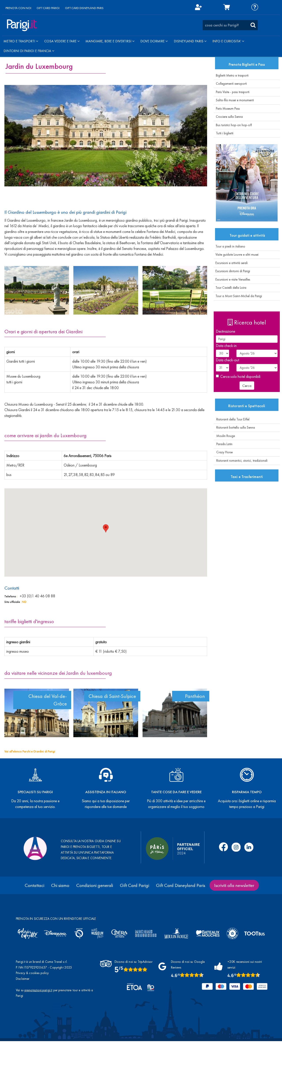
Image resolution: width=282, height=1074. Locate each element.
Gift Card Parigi (134, 885)
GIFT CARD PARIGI (48, 8)
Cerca (246, 385)
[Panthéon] (175, 713)
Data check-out (227, 359)
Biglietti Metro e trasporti (232, 75)
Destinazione (225, 331)
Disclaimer (23, 979)
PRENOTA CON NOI (18, 8)
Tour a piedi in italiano (229, 246)
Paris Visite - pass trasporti (232, 92)
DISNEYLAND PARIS (189, 41)
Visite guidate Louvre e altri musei (236, 254)
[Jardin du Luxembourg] (105, 135)
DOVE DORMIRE (152, 41)
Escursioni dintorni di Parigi (232, 271)
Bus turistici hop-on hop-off (234, 125)
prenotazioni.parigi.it (38, 990)
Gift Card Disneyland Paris (180, 885)
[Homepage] (22, 25)
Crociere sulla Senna (229, 116)
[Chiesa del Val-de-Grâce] (36, 713)
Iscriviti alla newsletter (234, 885)
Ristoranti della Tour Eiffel (231, 419)
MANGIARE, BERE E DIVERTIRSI (108, 41)
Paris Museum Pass (228, 108)
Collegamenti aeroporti (231, 83)
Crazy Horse (223, 452)
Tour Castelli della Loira (230, 287)
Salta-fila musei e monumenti (235, 100)
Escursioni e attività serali (231, 263)
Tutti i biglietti (224, 133)
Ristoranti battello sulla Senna (234, 427)
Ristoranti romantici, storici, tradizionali (240, 460)
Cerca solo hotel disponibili (240, 376)
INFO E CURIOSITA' (227, 41)
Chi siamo (60, 885)
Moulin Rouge (224, 436)
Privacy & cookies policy (32, 973)
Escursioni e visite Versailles (232, 279)
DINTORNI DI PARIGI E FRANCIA (28, 51)
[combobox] (230, 25)
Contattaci (34, 885)
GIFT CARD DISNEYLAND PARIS (84, 8)
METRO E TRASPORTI (20, 41)
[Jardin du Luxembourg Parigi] (36, 290)
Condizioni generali (94, 885)
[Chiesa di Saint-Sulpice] (105, 713)
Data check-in (226, 345)
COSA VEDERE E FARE (60, 41)
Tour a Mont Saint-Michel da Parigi (238, 296)
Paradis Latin (223, 444)
